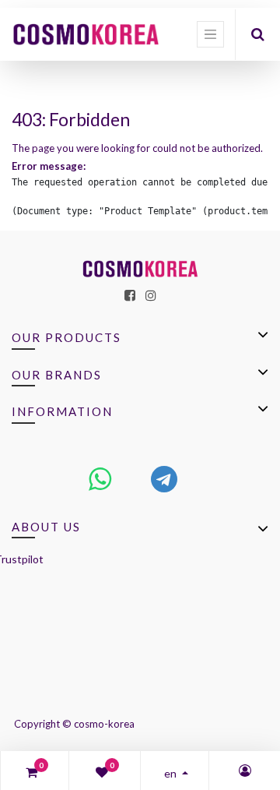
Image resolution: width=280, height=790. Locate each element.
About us (46, 527)
